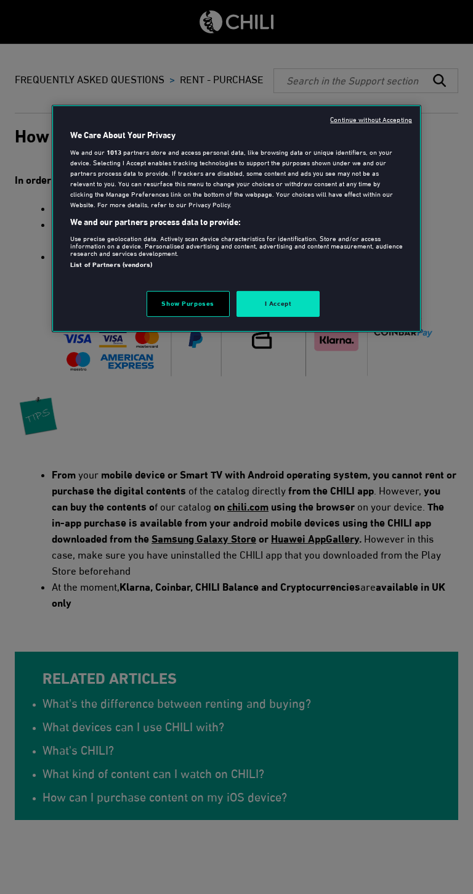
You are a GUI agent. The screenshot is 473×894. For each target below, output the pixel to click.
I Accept (278, 303)
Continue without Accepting (371, 119)
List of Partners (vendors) (111, 264)
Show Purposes (187, 303)
